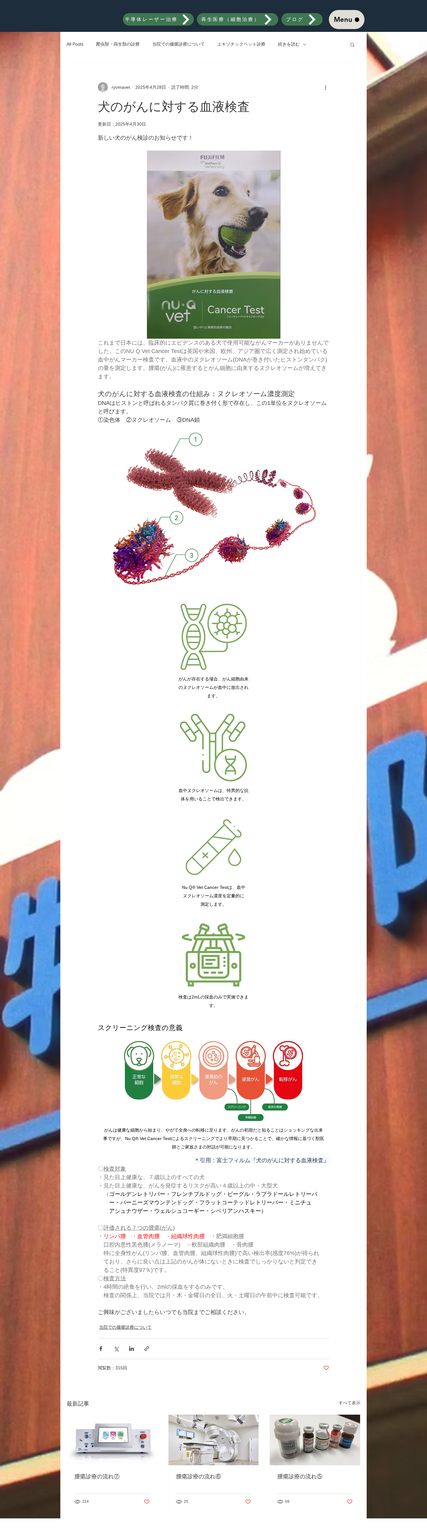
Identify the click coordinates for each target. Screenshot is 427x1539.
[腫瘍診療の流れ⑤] (315, 1440)
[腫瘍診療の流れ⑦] (112, 1440)
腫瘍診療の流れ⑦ (96, 1476)
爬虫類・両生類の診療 (118, 44)
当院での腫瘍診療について (178, 44)
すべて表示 (349, 1402)
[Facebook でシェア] (101, 1349)
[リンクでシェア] (147, 1349)
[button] (352, 44)
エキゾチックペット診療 (241, 44)
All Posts (75, 44)
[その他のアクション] (325, 87)
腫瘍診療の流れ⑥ (198, 1476)
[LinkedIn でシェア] (131, 1349)
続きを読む (289, 44)
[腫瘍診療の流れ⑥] (213, 1440)
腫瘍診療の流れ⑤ (299, 1476)
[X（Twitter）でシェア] (116, 1349)
